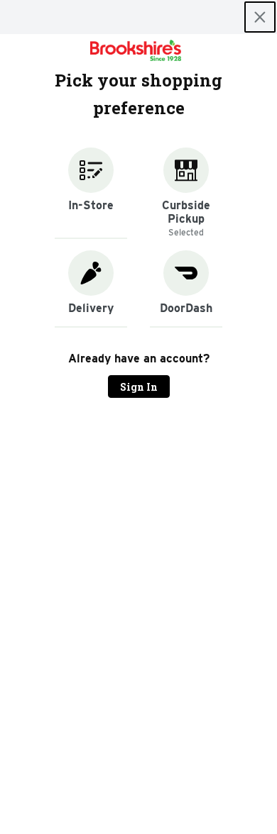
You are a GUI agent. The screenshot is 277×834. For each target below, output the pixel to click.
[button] (90, 193)
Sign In (139, 387)
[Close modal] (260, 17)
